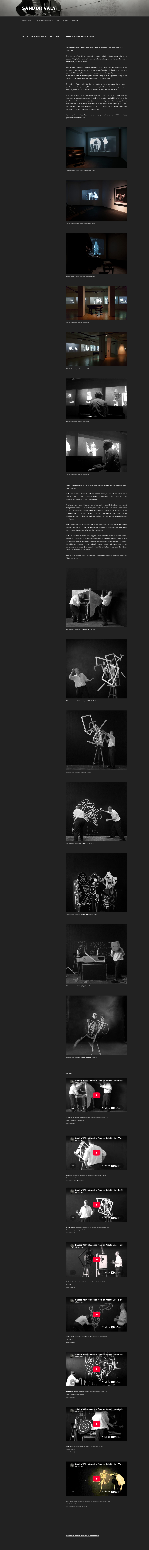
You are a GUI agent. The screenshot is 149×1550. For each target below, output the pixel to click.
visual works (26, 21)
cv (58, 21)
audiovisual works (44, 21)
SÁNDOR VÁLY (39, 8)
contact (75, 21)
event (65, 21)
